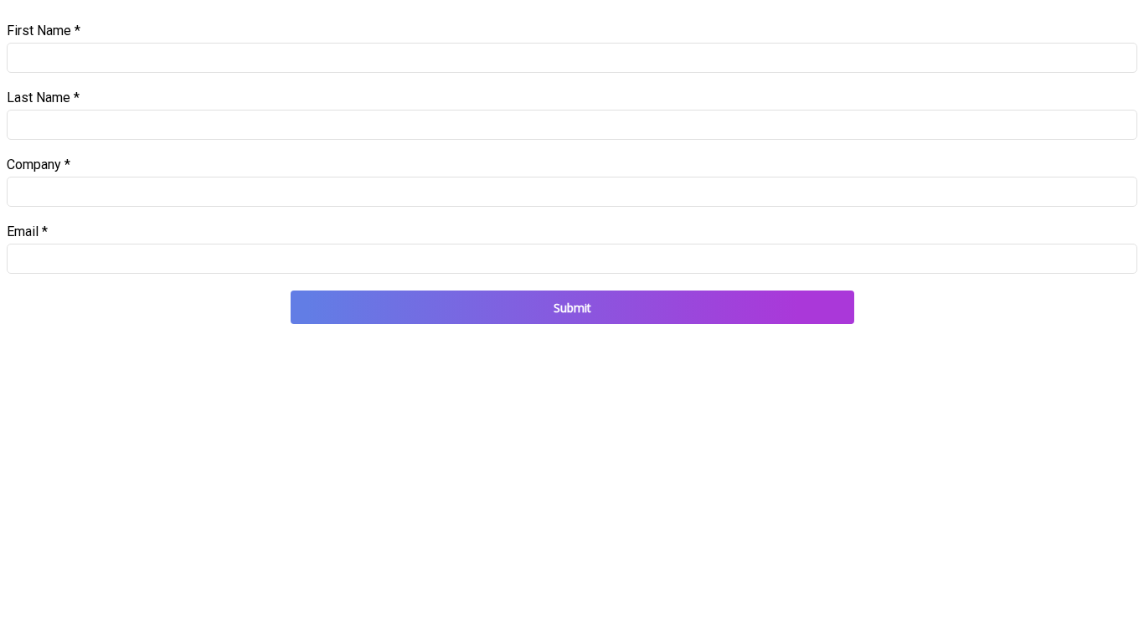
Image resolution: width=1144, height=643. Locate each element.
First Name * (43, 31)
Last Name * (43, 97)
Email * (27, 231)
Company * (38, 164)
